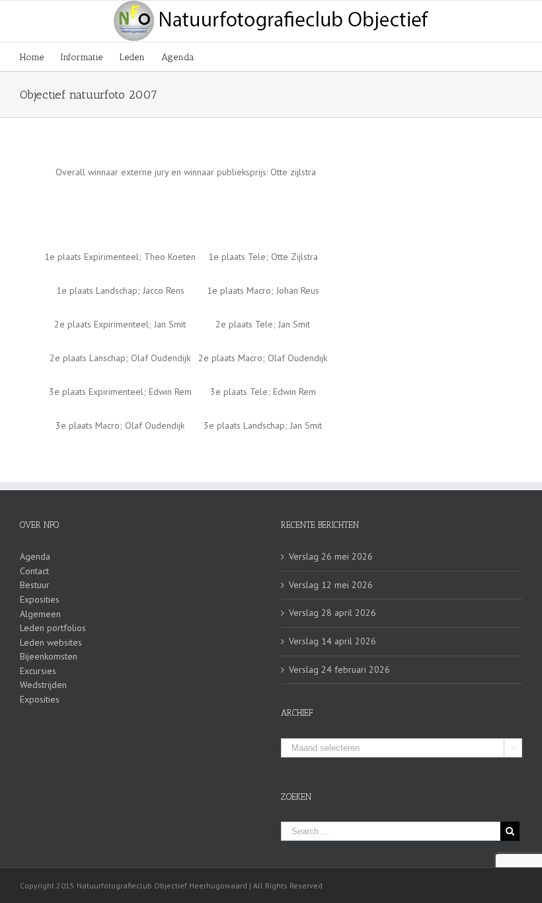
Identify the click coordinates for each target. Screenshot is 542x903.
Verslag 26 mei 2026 (331, 556)
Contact (34, 571)
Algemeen (40, 614)
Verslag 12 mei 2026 (331, 585)
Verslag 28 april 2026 (332, 613)
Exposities (39, 599)
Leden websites (51, 642)
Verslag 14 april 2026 (332, 641)
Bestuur (35, 585)
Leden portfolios (53, 628)
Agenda (35, 556)
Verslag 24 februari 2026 (339, 669)
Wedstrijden (43, 685)
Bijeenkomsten (48, 656)
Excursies (38, 671)
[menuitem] (40, 56)
